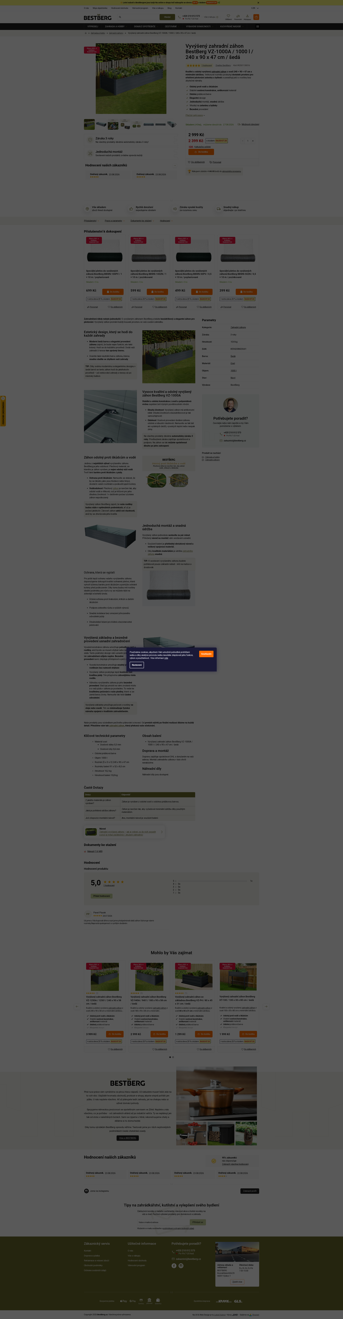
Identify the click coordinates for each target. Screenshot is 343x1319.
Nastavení (137, 665)
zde (166, 658)
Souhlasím (206, 654)
